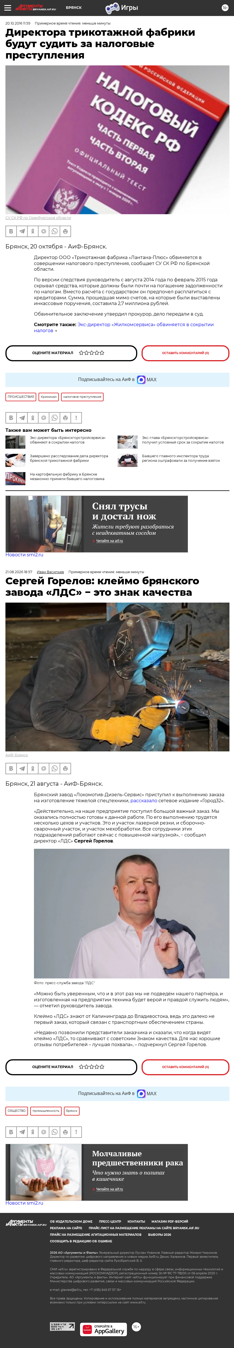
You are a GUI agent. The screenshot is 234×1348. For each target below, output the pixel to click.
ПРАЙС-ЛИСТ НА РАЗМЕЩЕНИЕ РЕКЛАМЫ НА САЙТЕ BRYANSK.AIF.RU (144, 1228)
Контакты (136, 1221)
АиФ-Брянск (16, 755)
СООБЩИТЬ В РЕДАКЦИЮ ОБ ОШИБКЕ (81, 1241)
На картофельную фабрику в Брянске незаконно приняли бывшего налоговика (67, 476)
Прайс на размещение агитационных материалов (96, 1235)
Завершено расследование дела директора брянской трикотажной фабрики (69, 458)
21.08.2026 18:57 (18, 572)
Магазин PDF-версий (170, 1221)
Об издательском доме (71, 1221)
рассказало (143, 800)
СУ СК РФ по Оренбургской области (38, 218)
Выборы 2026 (159, 1235)
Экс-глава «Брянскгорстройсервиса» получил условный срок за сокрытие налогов (183, 440)
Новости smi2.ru (24, 554)
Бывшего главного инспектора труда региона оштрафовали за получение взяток (181, 458)
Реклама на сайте (66, 1228)
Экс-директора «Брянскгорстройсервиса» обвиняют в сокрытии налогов (68, 440)
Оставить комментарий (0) (185, 353)
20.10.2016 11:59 (17, 23)
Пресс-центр (110, 1221)
